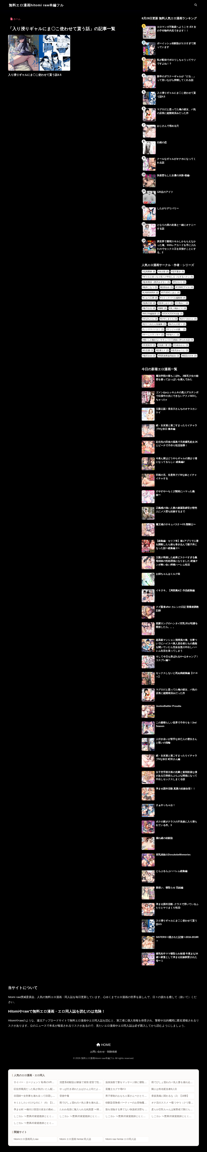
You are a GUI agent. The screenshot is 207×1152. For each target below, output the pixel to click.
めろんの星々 (177, 324)
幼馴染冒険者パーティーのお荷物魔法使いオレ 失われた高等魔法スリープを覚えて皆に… (127, 1102)
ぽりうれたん (189, 319)
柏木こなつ (150, 287)
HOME (105, 1045)
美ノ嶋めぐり (178, 308)
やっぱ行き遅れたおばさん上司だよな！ (81, 1089)
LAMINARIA (151, 292)
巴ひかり (179, 282)
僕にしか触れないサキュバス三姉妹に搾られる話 (168, 340)
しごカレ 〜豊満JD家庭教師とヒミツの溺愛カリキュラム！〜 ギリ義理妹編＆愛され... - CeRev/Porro (35, 1116)
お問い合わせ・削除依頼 (103, 1051)
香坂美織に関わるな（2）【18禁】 (170, 1096)
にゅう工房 (150, 298)
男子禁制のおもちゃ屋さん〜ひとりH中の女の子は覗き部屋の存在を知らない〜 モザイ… (127, 1096)
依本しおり (166, 303)
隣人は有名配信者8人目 (164, 1089)
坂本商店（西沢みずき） (157, 282)
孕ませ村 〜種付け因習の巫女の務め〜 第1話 (35, 1109)
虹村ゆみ (167, 287)
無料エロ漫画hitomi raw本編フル (36, 5)
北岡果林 (149, 271)
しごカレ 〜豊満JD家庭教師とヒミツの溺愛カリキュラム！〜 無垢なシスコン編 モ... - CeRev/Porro (81, 1116)
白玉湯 (148, 350)
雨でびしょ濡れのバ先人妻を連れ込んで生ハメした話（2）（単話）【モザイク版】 (81, 1102)
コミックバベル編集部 (173, 298)
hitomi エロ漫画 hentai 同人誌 (75, 1139)
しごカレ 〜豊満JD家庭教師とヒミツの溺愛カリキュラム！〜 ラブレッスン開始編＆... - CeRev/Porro (35, 1123)
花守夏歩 (178, 271)
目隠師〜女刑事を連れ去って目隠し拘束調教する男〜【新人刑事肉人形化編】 (35, 1096)
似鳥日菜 (149, 303)
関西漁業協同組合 (169, 355)
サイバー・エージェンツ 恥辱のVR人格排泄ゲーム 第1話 (35, 1082)
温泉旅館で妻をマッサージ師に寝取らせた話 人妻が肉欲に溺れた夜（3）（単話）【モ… (127, 1082)
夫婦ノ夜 (165, 345)
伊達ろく (173, 334)
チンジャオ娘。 (176, 329)
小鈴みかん (181, 345)
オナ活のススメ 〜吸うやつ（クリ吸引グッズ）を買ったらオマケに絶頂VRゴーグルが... (173, 1102)
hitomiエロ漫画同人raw (26, 1139)
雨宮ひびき (190, 355)
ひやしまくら (169, 319)
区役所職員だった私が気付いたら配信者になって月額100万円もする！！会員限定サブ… (35, 1089)
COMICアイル (185, 287)
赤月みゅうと (180, 350)
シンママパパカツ (154, 329)
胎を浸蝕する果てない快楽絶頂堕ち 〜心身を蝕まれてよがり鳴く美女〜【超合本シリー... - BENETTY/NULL (127, 1109)
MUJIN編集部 (152, 313)
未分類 (164, 271)
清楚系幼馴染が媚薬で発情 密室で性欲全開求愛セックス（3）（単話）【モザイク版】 (81, 1082)
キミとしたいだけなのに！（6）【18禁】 (35, 1102)
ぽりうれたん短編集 (155, 324)
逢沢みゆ (149, 355)
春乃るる (149, 308)
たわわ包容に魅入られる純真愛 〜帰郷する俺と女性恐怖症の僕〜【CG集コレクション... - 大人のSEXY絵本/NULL (81, 1109)
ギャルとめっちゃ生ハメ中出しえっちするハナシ (168, 277)
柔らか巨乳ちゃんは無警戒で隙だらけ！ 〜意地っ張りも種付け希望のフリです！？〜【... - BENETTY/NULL (173, 1109)
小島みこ (182, 303)
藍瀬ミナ (163, 350)
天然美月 (149, 345)
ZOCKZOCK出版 (173, 313)
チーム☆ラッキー (154, 334)
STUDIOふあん (171, 292)
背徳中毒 (64, 1096)
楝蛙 (163, 308)
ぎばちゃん (150, 319)
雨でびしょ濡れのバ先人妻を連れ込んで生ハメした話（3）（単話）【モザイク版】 (173, 1082)
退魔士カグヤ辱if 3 (115, 1089)
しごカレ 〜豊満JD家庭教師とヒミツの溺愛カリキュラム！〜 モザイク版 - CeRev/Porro (127, 1116)
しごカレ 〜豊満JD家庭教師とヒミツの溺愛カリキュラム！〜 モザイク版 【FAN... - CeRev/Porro (173, 1116)
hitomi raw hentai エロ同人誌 (120, 1139)
